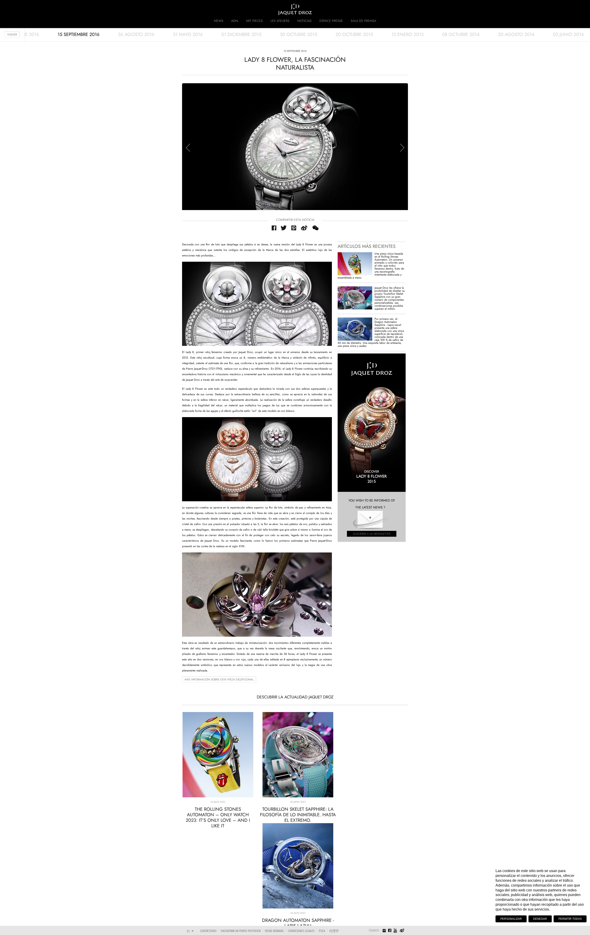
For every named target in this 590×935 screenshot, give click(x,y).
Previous (188, 148)
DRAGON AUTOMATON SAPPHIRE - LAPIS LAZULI (298, 923)
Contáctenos (208, 931)
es (188, 931)
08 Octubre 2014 (461, 34)
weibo (304, 228)
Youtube (395, 930)
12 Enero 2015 (407, 34)
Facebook (273, 228)
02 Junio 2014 (568, 34)
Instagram (384, 931)
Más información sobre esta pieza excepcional (219, 679)
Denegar (540, 918)
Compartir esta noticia (295, 219)
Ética (322, 931)
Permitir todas (570, 918)
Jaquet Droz (184, 9)
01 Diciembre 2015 (241, 34)
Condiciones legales (301, 931)
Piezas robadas (274, 931)
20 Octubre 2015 (354, 34)
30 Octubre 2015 (298, 34)
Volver (12, 35)
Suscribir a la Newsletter (371, 534)
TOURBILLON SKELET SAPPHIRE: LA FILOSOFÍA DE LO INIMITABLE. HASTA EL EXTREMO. (298, 815)
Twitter (284, 227)
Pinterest (293, 228)
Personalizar (511, 918)
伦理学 (334, 931)
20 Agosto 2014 (516, 34)
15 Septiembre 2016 (79, 34)
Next (402, 148)
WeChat (315, 228)
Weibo (402, 931)
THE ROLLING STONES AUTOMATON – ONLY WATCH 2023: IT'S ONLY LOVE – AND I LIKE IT (218, 817)
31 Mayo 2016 (188, 34)
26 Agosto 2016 (136, 34)
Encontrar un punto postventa (241, 931)
